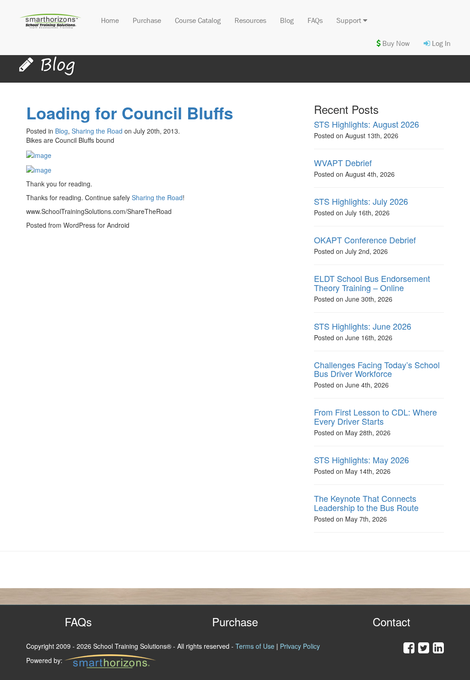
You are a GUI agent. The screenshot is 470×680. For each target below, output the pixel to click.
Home (110, 20)
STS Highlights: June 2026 (362, 326)
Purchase (147, 20)
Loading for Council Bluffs (129, 112)
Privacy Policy (300, 646)
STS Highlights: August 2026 (366, 124)
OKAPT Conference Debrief (365, 240)
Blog (287, 20)
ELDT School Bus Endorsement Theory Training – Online (372, 282)
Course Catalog (198, 20)
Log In (440, 43)
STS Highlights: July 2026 (361, 201)
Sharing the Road (97, 130)
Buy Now (395, 43)
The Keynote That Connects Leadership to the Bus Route (366, 502)
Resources (250, 20)
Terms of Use (254, 646)
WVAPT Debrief (343, 163)
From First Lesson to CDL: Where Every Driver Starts (375, 416)
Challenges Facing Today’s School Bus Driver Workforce (377, 369)
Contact (391, 621)
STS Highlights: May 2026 (361, 460)
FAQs (315, 20)
